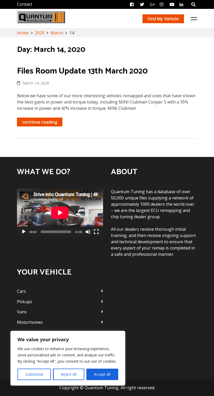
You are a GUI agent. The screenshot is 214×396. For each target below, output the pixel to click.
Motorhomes (30, 322)
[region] (67, 358)
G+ (152, 4)
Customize (34, 374)
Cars (21, 291)
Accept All (102, 374)
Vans (22, 312)
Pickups (24, 301)
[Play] (23, 231)
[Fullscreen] (96, 231)
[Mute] (88, 231)
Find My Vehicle (163, 19)
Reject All (68, 374)
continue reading (39, 122)
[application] (60, 212)
